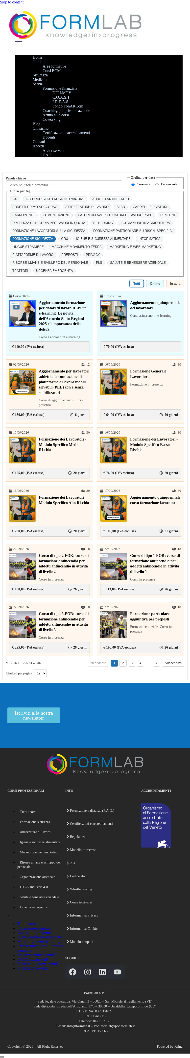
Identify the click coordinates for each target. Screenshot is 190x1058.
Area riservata (53, 150)
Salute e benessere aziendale (39, 897)
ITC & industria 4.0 (34, 887)
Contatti (39, 142)
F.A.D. (48, 155)
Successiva (173, 663)
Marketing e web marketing (39, 852)
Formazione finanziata (60, 88)
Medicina (40, 79)
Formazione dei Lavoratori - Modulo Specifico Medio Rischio (62, 444)
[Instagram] (87, 972)
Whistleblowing (80, 889)
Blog (36, 124)
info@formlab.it (78, 1026)
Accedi (38, 146)
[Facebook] (72, 972)
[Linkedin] (102, 972)
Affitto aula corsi (56, 115)
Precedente (98, 663)
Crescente (143, 184)
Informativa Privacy (83, 915)
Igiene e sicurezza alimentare (40, 842)
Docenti (49, 137)
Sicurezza (40, 75)
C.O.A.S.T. (61, 97)
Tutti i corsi (28, 812)
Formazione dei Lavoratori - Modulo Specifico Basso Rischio (154, 444)
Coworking (51, 119)
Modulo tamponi (81, 942)
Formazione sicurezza (35, 822)
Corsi (37, 62)
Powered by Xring (170, 1046)
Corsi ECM (52, 71)
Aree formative (54, 66)
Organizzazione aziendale (37, 877)
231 (72, 863)
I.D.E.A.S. (60, 102)
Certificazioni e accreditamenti (66, 133)
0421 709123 (102, 1021)
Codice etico (78, 876)
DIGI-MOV (61, 93)
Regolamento (78, 837)
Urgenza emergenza (33, 907)
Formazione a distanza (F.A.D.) (91, 810)
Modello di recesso (82, 850)
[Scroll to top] (2, 1057)
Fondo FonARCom (67, 106)
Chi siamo (40, 128)
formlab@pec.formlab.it (118, 1026)
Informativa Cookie (83, 929)
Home (37, 57)
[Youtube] (117, 972)
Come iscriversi (80, 902)
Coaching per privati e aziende (66, 110)
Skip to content (12, 2)
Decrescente (169, 184)
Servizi (38, 84)
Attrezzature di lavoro (35, 832)
